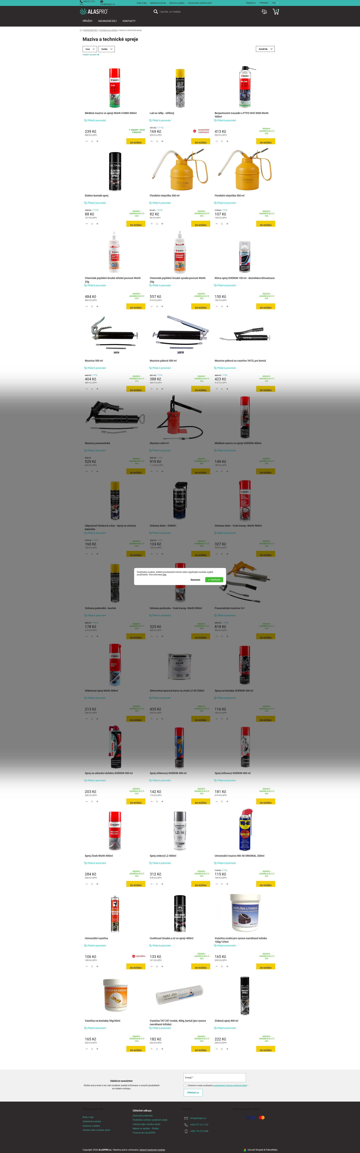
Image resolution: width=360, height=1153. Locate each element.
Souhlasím (215, 580)
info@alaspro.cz (107, 4)
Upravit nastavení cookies (152, 1149)
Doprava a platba (176, 3)
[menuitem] (87, 21)
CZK (274, 3)
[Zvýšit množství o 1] (97, 141)
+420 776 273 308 (199, 1131)
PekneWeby (272, 1149)
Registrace (250, 3)
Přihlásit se (193, 1092)
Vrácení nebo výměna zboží (200, 3)
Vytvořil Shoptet (255, 1149)
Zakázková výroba (158, 3)
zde (164, 575)
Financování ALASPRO (144, 1132)
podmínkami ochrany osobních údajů (230, 1085)
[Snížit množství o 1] (87, 141)
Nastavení (195, 579)
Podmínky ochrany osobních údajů (150, 1120)
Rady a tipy (142, 3)
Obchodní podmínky (143, 1115)
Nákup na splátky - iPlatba (146, 1128)
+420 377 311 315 (199, 1124)
